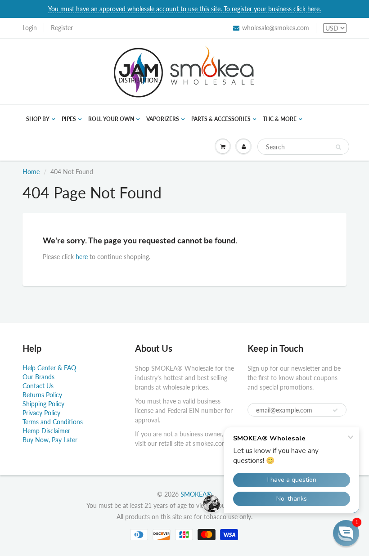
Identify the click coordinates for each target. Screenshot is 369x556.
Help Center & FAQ (49, 368)
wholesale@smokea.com (275, 27)
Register (62, 27)
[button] (346, 533)
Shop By (38, 119)
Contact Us (38, 386)
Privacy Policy (41, 413)
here (82, 256)
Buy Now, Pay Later (49, 440)
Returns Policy (42, 395)
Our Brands (38, 377)
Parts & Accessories (221, 119)
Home (31, 171)
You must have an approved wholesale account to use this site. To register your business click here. (184, 9)
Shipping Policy (43, 404)
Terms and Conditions (52, 422)
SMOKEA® (196, 494)
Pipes (69, 119)
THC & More (280, 119)
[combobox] (303, 147)
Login (29, 27)
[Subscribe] (335, 410)
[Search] (338, 147)
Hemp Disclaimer (46, 431)
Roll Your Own (111, 119)
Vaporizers (162, 119)
